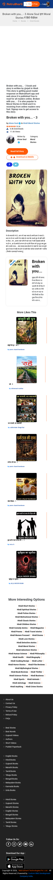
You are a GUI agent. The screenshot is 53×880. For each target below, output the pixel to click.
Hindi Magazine (37, 628)
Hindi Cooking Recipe (20, 661)
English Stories (12, 811)
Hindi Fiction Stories (26, 613)
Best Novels (10, 731)
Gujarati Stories (12, 803)
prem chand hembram (17, 349)
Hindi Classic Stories (26, 620)
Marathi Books (12, 767)
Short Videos (11, 743)
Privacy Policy (11, 707)
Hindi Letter (37, 661)
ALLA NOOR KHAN (17, 583)
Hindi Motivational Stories (26, 617)
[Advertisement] (26, 53)
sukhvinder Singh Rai (17, 427)
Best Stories (11, 728)
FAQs (8, 718)
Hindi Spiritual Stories (26, 609)
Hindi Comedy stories (18, 628)
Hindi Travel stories (33, 631)
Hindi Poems (16, 631)
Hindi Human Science (18, 653)
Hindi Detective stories (26, 642)
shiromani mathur (17, 388)
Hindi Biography (33, 657)
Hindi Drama (37, 635)
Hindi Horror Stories (17, 664)
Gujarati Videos (12, 735)
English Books (11, 756)
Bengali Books (12, 779)
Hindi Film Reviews (36, 664)
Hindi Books (11, 760)
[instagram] (14, 844)
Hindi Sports (19, 679)
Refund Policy (11, 715)
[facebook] (8, 844)
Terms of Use (11, 711)
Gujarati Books (12, 764)
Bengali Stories (12, 815)
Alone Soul (14, 123)
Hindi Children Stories (26, 624)
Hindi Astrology (19, 683)
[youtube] (25, 844)
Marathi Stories (12, 807)
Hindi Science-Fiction (18, 675)
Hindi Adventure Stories (26, 650)
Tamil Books (11, 771)
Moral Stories (33, 140)
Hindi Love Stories (27, 639)
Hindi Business (37, 675)
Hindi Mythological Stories (26, 668)
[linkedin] (31, 844)
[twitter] (20, 844)
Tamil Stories (11, 822)
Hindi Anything (16, 687)
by (9, 349)
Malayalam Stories (13, 818)
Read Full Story (17, 151)
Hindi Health (18, 657)
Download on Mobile (25, 157)
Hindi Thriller (36, 672)
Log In (45, 4)
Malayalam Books (13, 783)
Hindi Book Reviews (19, 672)
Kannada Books (12, 786)
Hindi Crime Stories (34, 687)
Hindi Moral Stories (31, 123)
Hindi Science (34, 683)
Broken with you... (38, 266)
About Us (9, 699)
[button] (29, 4)
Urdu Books (10, 790)
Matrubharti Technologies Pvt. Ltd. (34, 870)
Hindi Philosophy (37, 653)
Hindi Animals (33, 679)
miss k (12, 544)
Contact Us (10, 703)
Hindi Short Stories (26, 606)
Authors (9, 739)
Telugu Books (11, 775)
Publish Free (32, 4)
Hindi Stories (11, 799)
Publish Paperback (13, 747)
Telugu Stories (11, 826)
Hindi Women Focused (19, 635)
